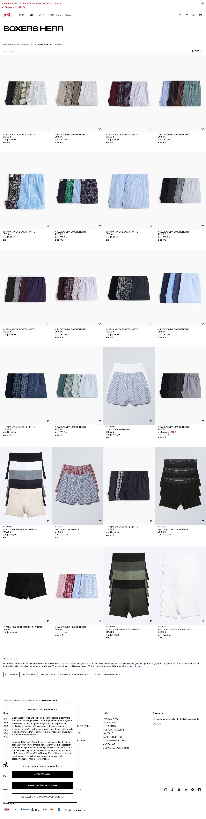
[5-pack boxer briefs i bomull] (26, 486)
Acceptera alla (42, 774)
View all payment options (75, 810)
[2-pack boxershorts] (129, 385)
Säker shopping (112, 737)
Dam (21, 15)
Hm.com (7, 700)
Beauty (69, 15)
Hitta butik (109, 726)
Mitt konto (109, 722)
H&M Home (55, 15)
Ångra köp (109, 744)
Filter (195, 51)
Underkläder (30, 700)
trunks (129, 666)
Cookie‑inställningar (116, 748)
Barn (42, 15)
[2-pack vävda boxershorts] (26, 191)
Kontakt (108, 733)
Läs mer (157, 724)
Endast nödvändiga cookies (42, 785)
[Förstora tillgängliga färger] (5, 240)
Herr (31, 15)
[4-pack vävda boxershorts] (26, 93)
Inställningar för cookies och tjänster (42, 797)
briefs (140, 666)
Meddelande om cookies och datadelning (42, 766)
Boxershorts (49, 700)
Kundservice (110, 719)
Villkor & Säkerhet (114, 730)
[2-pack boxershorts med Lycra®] (26, 586)
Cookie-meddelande (115, 740)
